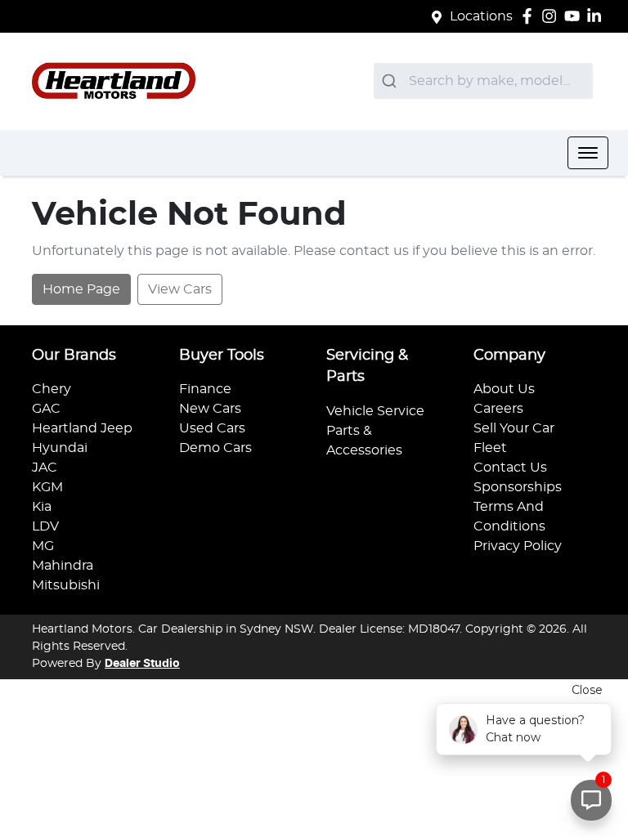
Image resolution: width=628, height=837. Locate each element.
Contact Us (510, 467)
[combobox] (483, 81)
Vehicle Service (375, 411)
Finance (205, 389)
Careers (498, 408)
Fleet (490, 447)
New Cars (210, 408)
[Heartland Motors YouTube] (575, 16)
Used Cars (212, 428)
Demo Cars (215, 447)
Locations (481, 16)
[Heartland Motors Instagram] (552, 16)
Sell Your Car (513, 428)
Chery (51, 389)
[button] (587, 153)
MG (43, 546)
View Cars (180, 289)
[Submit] (391, 81)
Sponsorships (517, 487)
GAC (46, 408)
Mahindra (62, 565)
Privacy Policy (517, 546)
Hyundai (59, 447)
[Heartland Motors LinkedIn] (597, 16)
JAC (44, 467)
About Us (504, 389)
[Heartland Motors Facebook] (530, 16)
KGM (47, 487)
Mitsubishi (66, 585)
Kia (42, 506)
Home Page (81, 289)
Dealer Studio (142, 663)
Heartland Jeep (82, 428)
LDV (45, 526)
